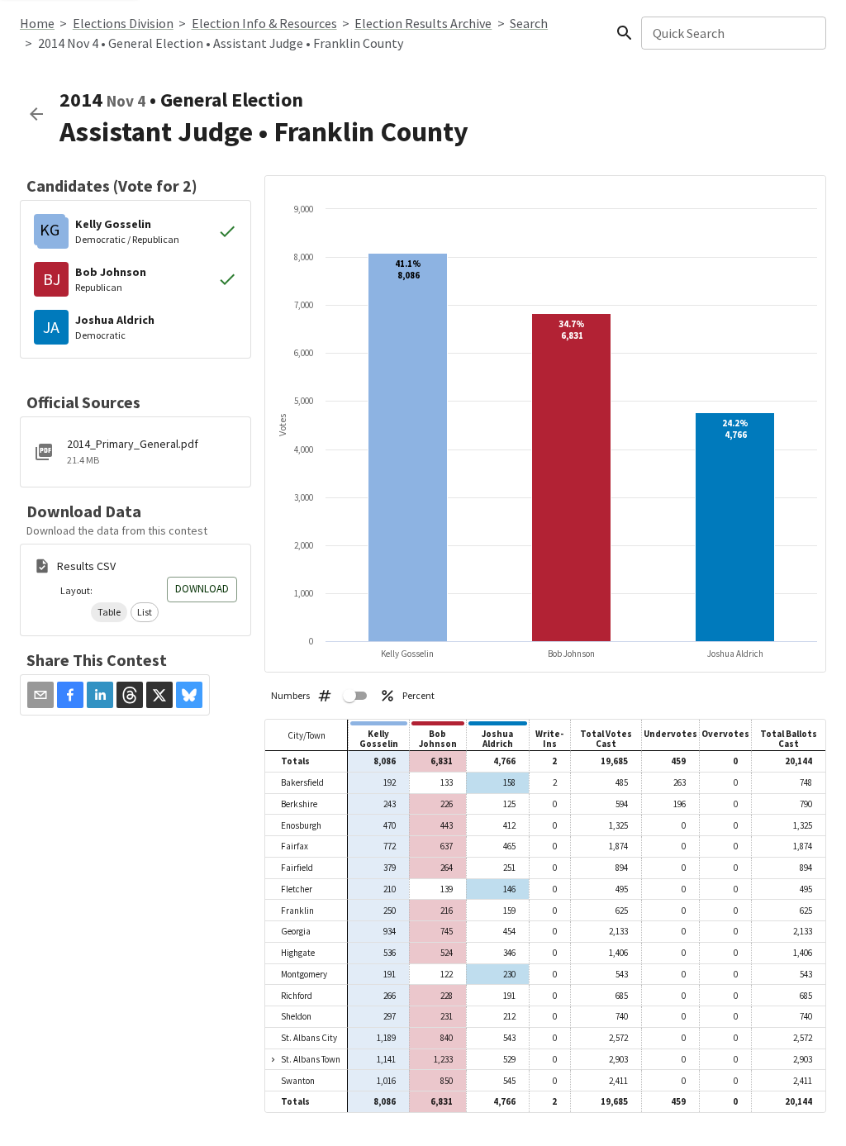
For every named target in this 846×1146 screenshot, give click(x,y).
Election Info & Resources (264, 23)
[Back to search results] (36, 114)
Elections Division (123, 23)
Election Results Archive (423, 23)
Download (202, 589)
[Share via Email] (40, 695)
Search (529, 23)
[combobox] (732, 33)
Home (37, 23)
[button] (109, 612)
